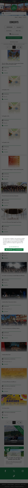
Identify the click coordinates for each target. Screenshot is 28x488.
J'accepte (19, 249)
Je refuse (9, 249)
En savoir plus (15, 247)
